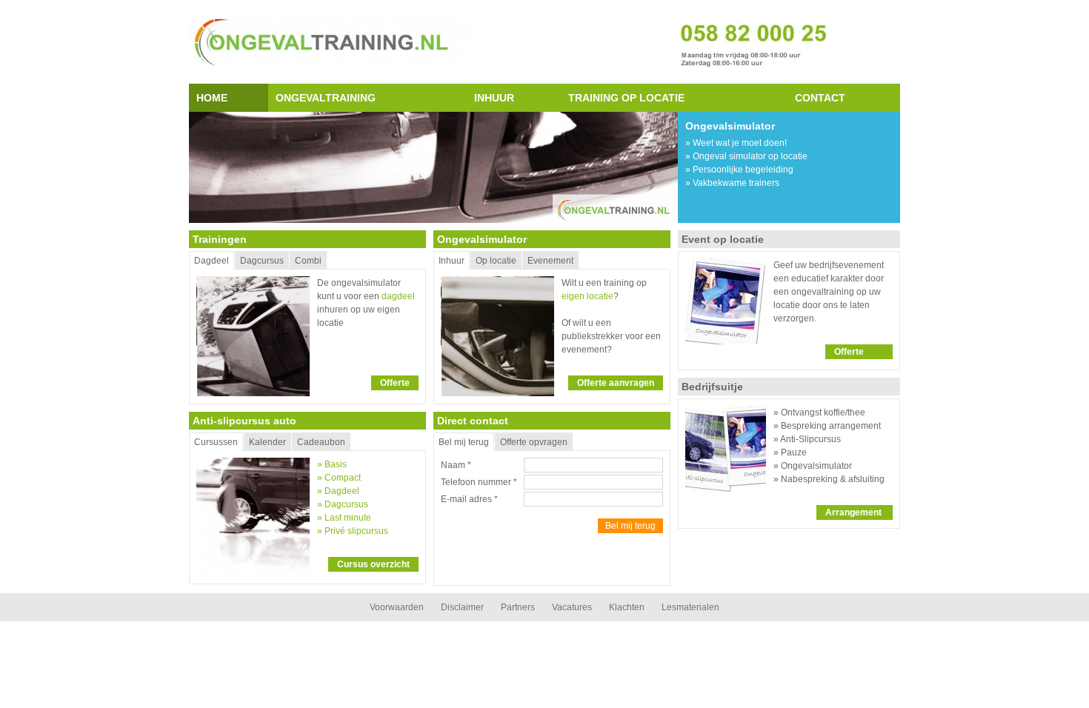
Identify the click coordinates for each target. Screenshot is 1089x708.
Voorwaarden (397, 607)
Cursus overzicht (373, 564)
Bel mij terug (630, 526)
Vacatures (572, 607)
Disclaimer (462, 607)
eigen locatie (587, 296)
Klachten (627, 607)
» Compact (339, 477)
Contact (820, 98)
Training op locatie (626, 98)
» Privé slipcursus (352, 531)
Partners (518, 607)
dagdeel (398, 296)
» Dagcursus (342, 504)
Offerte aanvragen (615, 383)
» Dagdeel (338, 491)
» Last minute (344, 517)
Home (211, 98)
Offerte (395, 383)
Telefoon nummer (479, 482)
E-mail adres (469, 499)
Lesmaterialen (690, 607)
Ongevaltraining (326, 98)
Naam (456, 465)
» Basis (332, 464)
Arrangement (854, 512)
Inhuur (494, 98)
